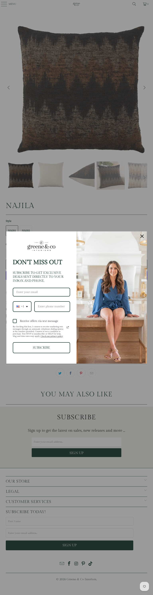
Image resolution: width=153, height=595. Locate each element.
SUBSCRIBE (41, 348)
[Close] (142, 236)
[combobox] (22, 306)
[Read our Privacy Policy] (67, 327)
